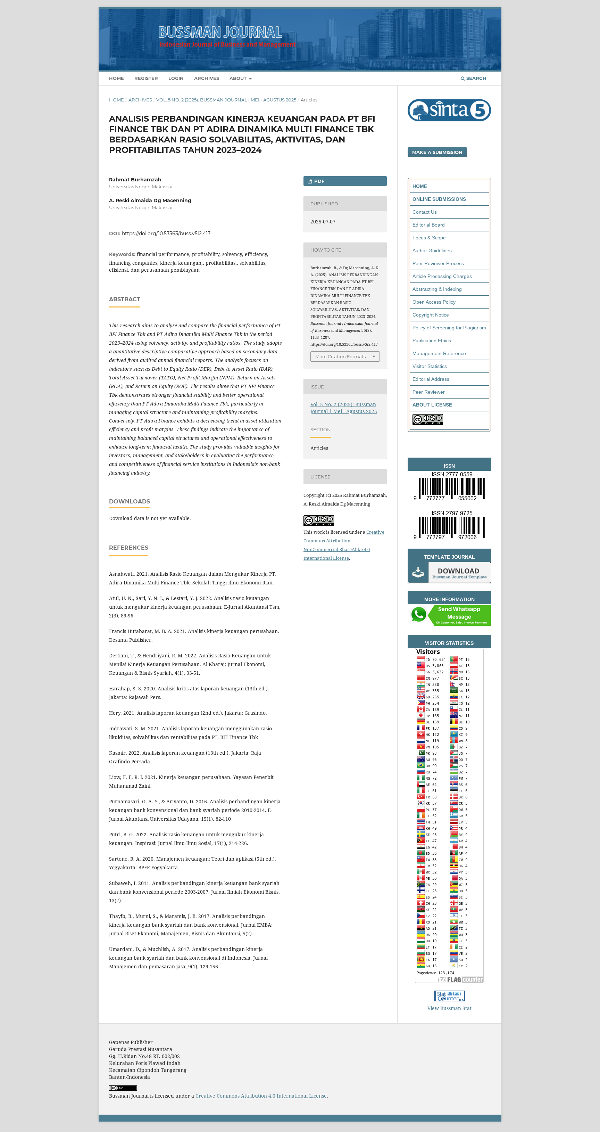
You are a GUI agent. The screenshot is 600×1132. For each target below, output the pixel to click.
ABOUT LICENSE (432, 405)
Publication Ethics (431, 340)
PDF (318, 181)
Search (475, 78)
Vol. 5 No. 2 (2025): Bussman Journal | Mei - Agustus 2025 (226, 99)
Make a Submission (437, 152)
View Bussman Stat (449, 1008)
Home (116, 78)
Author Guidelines (432, 250)
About (239, 78)
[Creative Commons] (427, 423)
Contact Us (424, 212)
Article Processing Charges (442, 276)
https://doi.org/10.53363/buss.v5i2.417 (166, 233)
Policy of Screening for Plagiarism (449, 327)
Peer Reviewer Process (438, 263)
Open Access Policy (434, 302)
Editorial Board (428, 225)
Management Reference (439, 353)
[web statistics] (449, 999)
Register (146, 78)
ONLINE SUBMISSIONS (439, 199)
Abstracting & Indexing (437, 289)
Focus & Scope (429, 237)
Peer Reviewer (428, 392)
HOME (419, 186)
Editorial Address (430, 379)
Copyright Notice (430, 315)
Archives (206, 78)
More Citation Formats (340, 356)
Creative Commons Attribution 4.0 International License (261, 1095)
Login (176, 78)
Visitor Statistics (429, 366)
